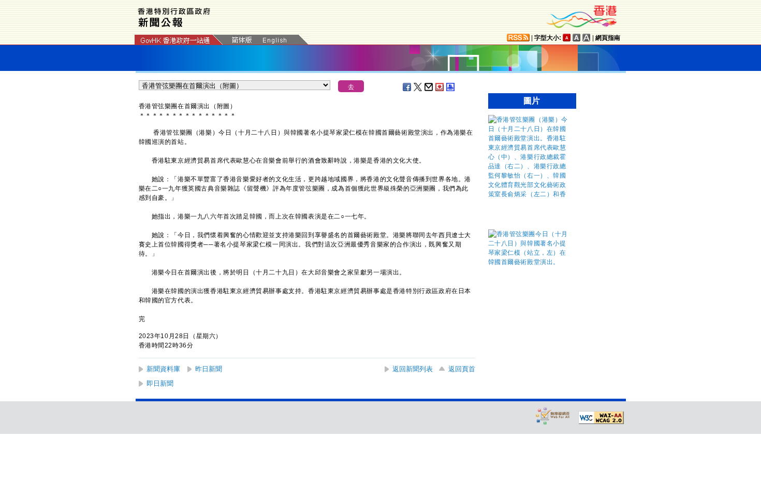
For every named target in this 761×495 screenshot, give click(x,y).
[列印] (451, 87)
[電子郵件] (429, 87)
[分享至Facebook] (407, 87)
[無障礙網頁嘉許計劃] (553, 415)
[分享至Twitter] (418, 87)
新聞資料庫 (163, 369)
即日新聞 (160, 383)
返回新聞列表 (412, 369)
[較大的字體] (577, 37)
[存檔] (440, 87)
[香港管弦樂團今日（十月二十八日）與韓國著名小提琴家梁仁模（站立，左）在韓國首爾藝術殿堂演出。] (529, 262)
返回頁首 (461, 369)
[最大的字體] (586, 37)
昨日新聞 (208, 369)
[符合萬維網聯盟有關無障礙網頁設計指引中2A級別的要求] (601, 418)
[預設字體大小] (567, 37)
